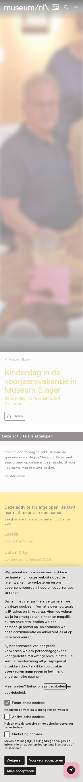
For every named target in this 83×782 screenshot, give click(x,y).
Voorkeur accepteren (46, 760)
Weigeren (14, 760)
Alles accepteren (20, 771)
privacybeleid (55, 686)
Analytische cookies (28, 717)
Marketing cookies (27, 734)
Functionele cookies (28, 703)
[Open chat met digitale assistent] (71, 770)
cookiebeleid (14, 693)
